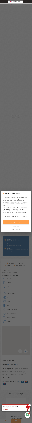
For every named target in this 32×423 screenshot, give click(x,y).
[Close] (26, 1)
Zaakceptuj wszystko (16, 222)
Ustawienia (16, 226)
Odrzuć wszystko (16, 229)
